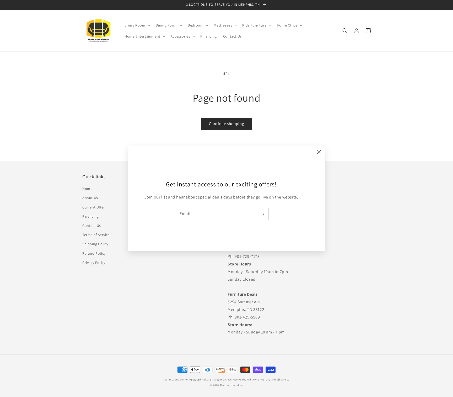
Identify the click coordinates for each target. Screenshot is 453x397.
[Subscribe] (262, 214)
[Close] (319, 152)
